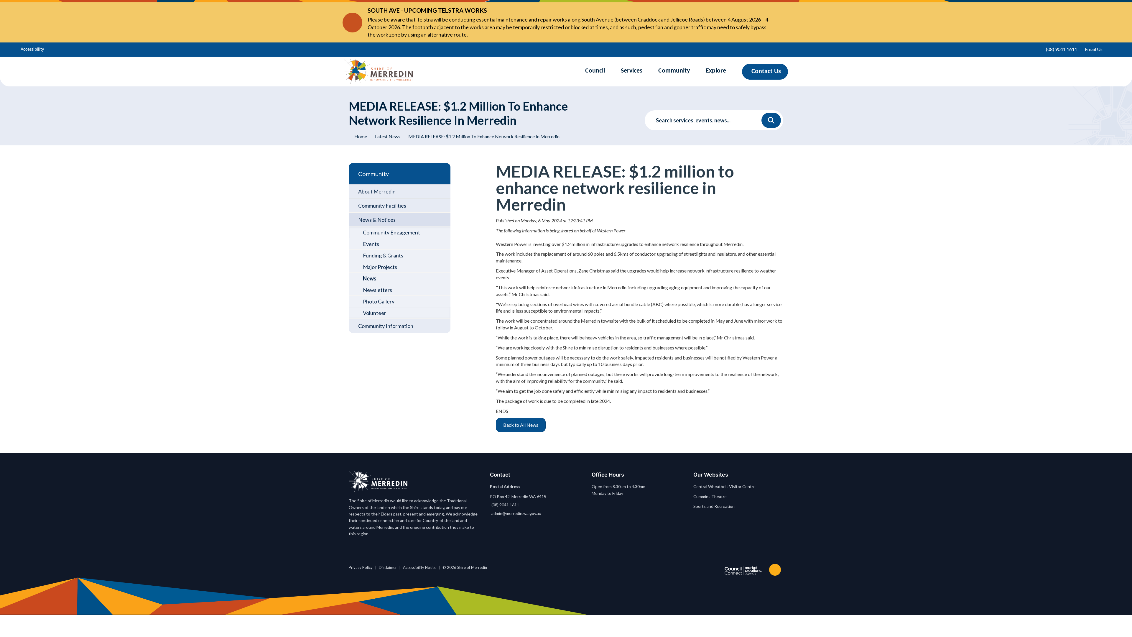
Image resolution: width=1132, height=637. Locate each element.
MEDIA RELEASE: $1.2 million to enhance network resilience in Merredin (484, 136)
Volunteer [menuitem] (374, 313)
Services (631, 71)
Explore (716, 71)
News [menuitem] (369, 278)
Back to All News (520, 425)
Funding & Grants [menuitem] (383, 255)
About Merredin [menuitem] (377, 191)
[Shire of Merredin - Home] (378, 71)
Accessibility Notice (419, 567)
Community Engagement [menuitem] (391, 232)
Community (674, 71)
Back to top (776, 570)
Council (595, 71)
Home (360, 136)
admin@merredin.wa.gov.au (516, 513)
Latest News (387, 136)
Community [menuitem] (373, 173)
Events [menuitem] (371, 244)
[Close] (777, 22)
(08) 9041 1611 (505, 504)
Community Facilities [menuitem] (382, 205)
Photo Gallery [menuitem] (378, 301)
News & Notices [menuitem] (377, 219)
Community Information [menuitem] (385, 326)
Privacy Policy (361, 567)
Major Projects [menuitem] (380, 267)
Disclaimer (388, 567)
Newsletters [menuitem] (377, 290)
